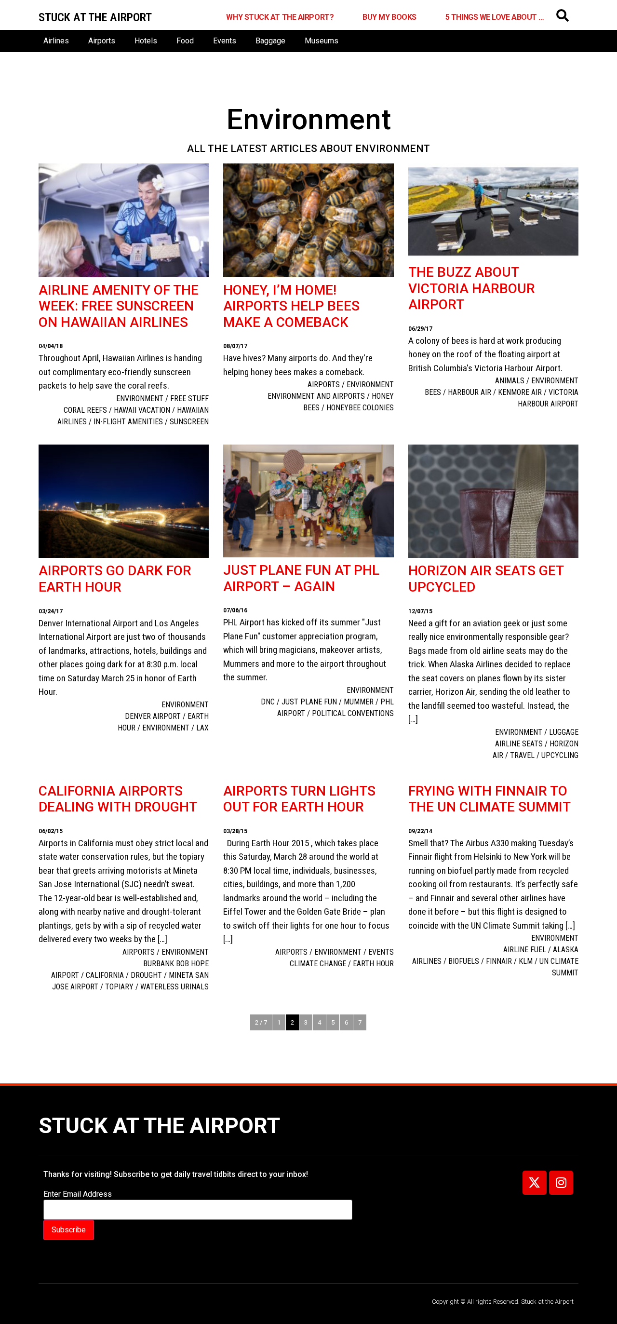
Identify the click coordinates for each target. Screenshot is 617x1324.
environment (165, 727)
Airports (101, 40)
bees (433, 392)
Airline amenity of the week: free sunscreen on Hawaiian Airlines (119, 306)
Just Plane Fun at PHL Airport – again (301, 578)
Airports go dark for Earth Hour (115, 579)
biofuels (463, 961)
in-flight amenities (128, 421)
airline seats (519, 743)
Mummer (359, 701)
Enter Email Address (77, 1194)
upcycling (559, 755)
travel (522, 755)
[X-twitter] (535, 1183)
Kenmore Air (520, 392)
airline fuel (524, 949)
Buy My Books (389, 17)
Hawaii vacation (142, 410)
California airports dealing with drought (118, 799)
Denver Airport (153, 716)
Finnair (499, 961)
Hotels (145, 40)
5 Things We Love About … (494, 17)
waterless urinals (174, 986)
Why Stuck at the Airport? (280, 17)
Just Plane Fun (309, 701)
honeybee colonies (360, 407)
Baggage (270, 40)
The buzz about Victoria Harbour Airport (471, 288)
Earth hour (373, 963)
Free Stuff (189, 398)
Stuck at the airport (95, 17)
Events (224, 40)
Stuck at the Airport (159, 1125)
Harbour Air (469, 392)
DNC (268, 701)
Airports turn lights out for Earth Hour (299, 799)
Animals (509, 380)
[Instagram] (561, 1183)
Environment (139, 398)
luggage (563, 732)
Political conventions (353, 713)
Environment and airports (316, 396)
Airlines (56, 40)
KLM (526, 961)
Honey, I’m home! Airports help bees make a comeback (291, 306)
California (105, 975)
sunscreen (189, 421)
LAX (202, 727)
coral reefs (85, 410)
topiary (119, 986)
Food (185, 40)
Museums (321, 40)
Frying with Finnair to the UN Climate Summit (489, 799)
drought (146, 975)
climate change (318, 963)
